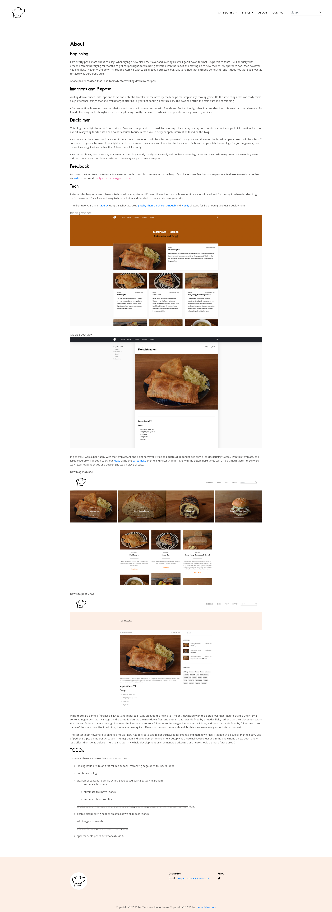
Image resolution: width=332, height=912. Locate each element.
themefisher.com (206, 907)
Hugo (117, 460)
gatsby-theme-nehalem (152, 205)
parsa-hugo (139, 460)
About (262, 12)
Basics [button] (246, 12)
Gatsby (104, 205)
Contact (279, 12)
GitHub (171, 205)
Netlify (185, 205)
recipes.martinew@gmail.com (193, 878)
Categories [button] (226, 12)
